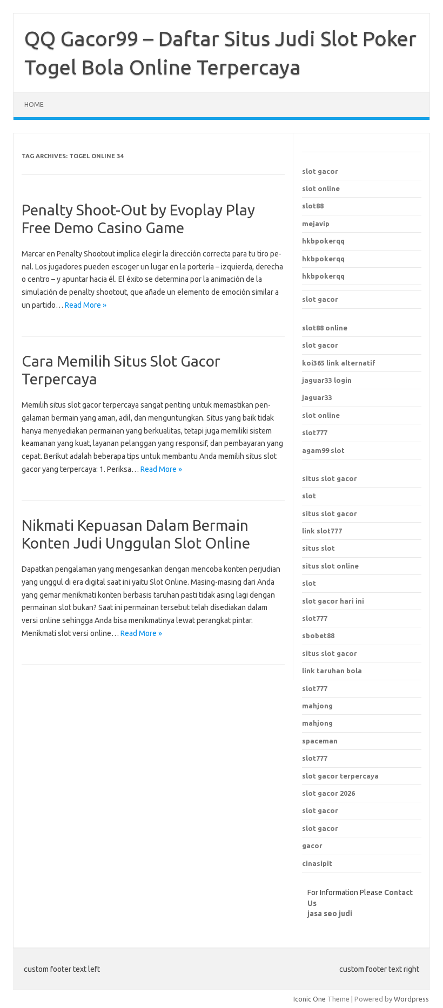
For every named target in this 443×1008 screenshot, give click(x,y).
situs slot (318, 548)
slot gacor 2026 (328, 793)
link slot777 (322, 531)
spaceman (320, 741)
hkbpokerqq (323, 241)
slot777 (314, 432)
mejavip (316, 223)
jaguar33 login (327, 380)
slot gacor (320, 171)
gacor (312, 845)
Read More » (85, 305)
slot (309, 495)
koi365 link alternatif (338, 363)
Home (34, 104)
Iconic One (309, 999)
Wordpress (411, 999)
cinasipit (317, 863)
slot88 (313, 205)
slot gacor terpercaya (340, 776)
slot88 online (324, 328)
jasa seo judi (329, 913)
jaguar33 (317, 397)
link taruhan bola (332, 670)
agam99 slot (323, 450)
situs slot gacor (329, 478)
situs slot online (330, 566)
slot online (321, 188)
